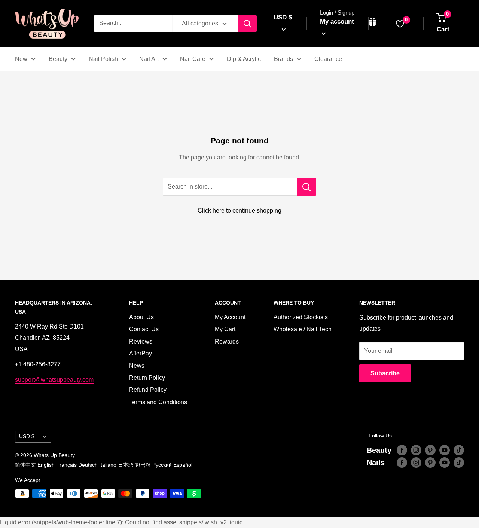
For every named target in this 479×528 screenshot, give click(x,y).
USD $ (26, 436)
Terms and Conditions (158, 402)
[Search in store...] (306, 187)
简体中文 (25, 465)
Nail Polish (103, 59)
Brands (283, 59)
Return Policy (147, 378)
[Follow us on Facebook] (402, 450)
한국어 (143, 465)
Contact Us (144, 329)
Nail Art (149, 59)
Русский (162, 465)
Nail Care (192, 59)
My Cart (225, 329)
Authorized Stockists (301, 317)
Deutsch (88, 465)
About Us (141, 317)
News (136, 366)
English (46, 465)
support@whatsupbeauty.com (54, 379)
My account (337, 21)
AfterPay (140, 353)
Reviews (140, 341)
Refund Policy (148, 390)
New (21, 59)
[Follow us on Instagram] (416, 450)
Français (66, 465)
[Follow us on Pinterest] (430, 450)
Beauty (58, 59)
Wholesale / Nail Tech (303, 329)
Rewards (227, 341)
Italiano (107, 465)
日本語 (126, 465)
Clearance (328, 59)
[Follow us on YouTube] (444, 450)
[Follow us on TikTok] (459, 450)
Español (182, 465)
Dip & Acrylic (244, 59)
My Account (230, 317)
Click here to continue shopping (239, 210)
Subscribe (385, 373)
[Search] (247, 23)
